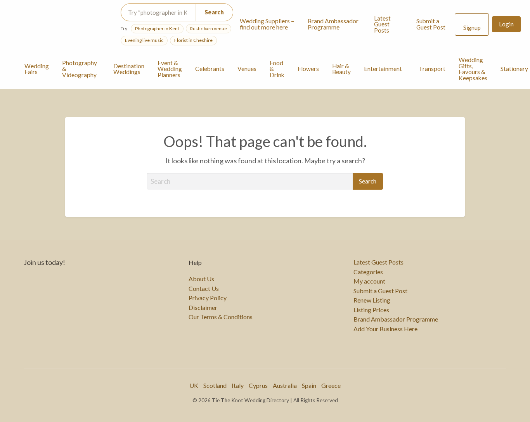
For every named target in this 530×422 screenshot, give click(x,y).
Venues (246, 68)
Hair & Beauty (341, 69)
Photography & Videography (79, 68)
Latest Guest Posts (382, 24)
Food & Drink (277, 68)
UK (193, 385)
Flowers (308, 68)
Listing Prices (371, 310)
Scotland (215, 385)
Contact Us (204, 288)
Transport (432, 68)
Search (214, 12)
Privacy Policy (208, 298)
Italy (238, 385)
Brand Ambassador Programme (333, 24)
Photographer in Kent (157, 28)
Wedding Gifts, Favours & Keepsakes (473, 68)
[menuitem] (267, 24)
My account (369, 281)
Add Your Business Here (385, 329)
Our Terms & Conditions (221, 317)
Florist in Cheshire (193, 40)
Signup (472, 27)
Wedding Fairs (36, 69)
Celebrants (209, 68)
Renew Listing (371, 300)
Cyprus (258, 385)
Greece (331, 385)
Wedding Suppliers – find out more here (267, 24)
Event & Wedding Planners (170, 68)
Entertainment (383, 68)
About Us (201, 279)
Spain (309, 385)
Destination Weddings (128, 69)
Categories (368, 272)
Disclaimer (203, 307)
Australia (285, 385)
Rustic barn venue (208, 28)
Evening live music (144, 40)
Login (506, 24)
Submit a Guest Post (430, 24)
